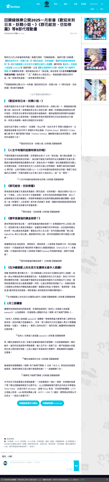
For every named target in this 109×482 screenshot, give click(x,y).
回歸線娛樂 (60, 441)
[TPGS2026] (47, 4)
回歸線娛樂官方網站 (28, 403)
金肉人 (32, 446)
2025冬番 (31, 441)
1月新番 (10, 441)
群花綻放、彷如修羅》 (44, 61)
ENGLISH (93, 4)
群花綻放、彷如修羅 (56, 444)
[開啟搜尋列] (102, 4)
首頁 (38, 4)
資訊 (55, 4)
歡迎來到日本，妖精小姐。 (18, 61)
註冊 (92, 9)
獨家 (65, 4)
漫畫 (75, 4)
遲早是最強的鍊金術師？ (18, 446)
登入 (102, 9)
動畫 (52, 441)
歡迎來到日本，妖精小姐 (37, 444)
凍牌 (47, 441)
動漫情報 (10, 439)
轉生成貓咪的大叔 (47, 67)
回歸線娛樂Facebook (52, 403)
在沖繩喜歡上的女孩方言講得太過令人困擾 (31, 64)
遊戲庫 (83, 4)
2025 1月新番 (20, 441)
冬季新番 (40, 441)
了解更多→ (83, 480)
